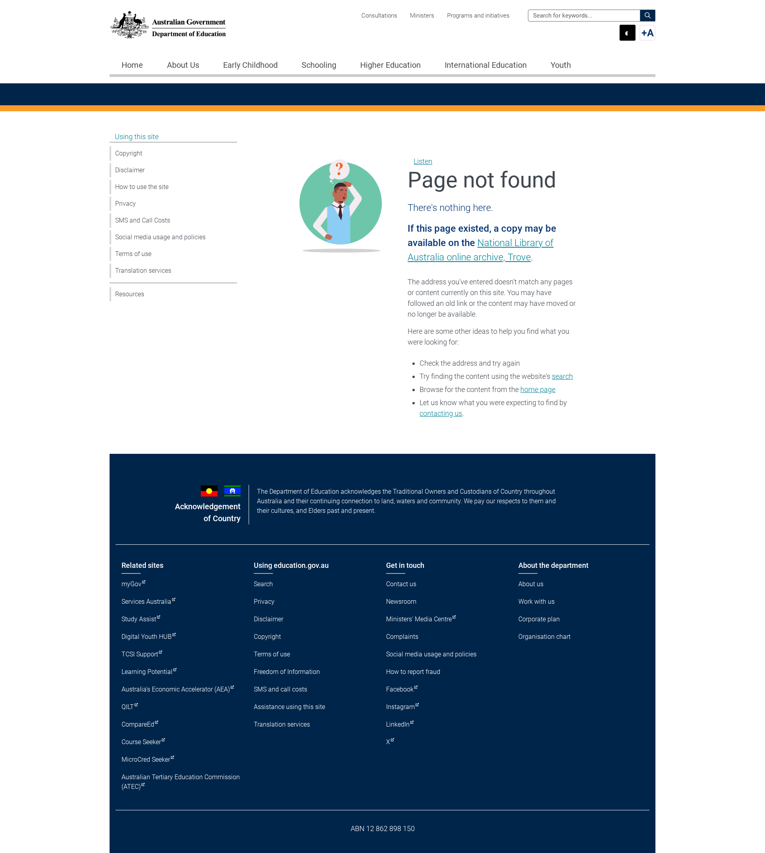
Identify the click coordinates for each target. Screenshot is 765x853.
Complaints (402, 636)
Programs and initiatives (478, 15)
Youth (561, 65)
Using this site (137, 136)
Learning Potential (147, 672)
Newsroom (401, 601)
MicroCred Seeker (146, 759)
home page (537, 389)
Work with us (536, 601)
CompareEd (138, 724)
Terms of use (133, 254)
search (562, 376)
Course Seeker (141, 742)
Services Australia (146, 601)
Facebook (400, 689)
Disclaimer (130, 170)
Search (263, 584)
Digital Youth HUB (147, 636)
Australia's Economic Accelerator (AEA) (176, 689)
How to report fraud (413, 672)
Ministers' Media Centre (419, 619)
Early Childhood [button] (250, 65)
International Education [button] (486, 65)
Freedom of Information (287, 672)
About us (530, 584)
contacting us (441, 413)
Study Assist (139, 619)
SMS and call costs (280, 689)
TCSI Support (140, 654)
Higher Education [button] (390, 65)
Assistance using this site (289, 707)
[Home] (168, 24)
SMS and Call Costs (142, 220)
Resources (129, 294)
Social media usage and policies (160, 237)
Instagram (400, 707)
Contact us (401, 584)
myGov (131, 584)
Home (132, 65)
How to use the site (142, 187)
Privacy (125, 203)
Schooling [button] (319, 65)
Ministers (422, 15)
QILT (128, 707)
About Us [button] (183, 65)
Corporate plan (539, 619)
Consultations (379, 15)
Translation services (143, 270)
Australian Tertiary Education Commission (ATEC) (181, 781)
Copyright (128, 153)
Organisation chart (544, 636)
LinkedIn (398, 724)
